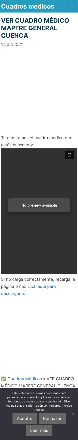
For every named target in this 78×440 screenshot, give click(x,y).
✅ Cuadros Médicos (21, 378)
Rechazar (52, 418)
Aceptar (24, 418)
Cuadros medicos (27, 6)
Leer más (39, 430)
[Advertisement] (39, 87)
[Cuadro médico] (39, 211)
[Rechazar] (73, 414)
